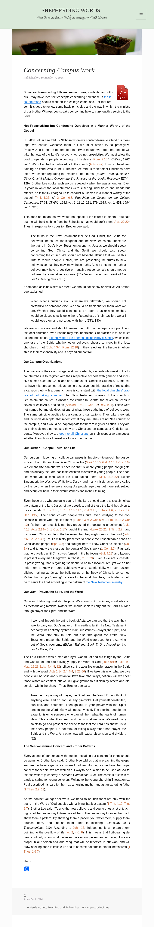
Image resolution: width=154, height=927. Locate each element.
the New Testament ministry (104, 582)
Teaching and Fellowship (63, 907)
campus (90, 907)
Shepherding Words (71, 10)
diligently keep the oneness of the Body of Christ (81, 337)
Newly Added (38, 907)
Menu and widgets (141, 19)
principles (103, 907)
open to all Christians (74, 433)
